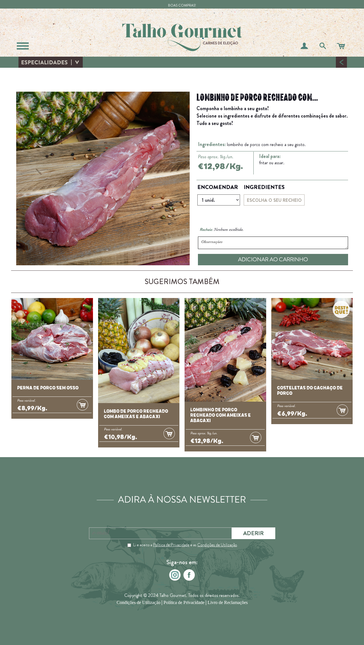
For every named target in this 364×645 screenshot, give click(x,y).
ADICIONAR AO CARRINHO (273, 259)
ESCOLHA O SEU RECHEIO (274, 200)
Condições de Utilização (217, 545)
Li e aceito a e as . (185, 545)
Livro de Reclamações (228, 602)
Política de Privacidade (171, 545)
